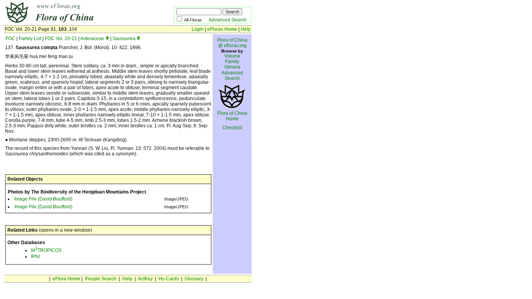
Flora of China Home (232, 116)
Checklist (232, 127)
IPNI (35, 256)
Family (232, 61)
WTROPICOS (46, 250)
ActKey (145, 278)
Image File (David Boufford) (43, 199)
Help (246, 29)
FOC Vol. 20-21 (61, 38)
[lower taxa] (107, 38)
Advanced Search (228, 20)
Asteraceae (92, 38)
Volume (232, 56)
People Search (100, 278)
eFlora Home (66, 278)
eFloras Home (222, 29)
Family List (30, 38)
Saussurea (124, 38)
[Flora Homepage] (77, 22)
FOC (10, 38)
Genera (232, 67)
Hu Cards (169, 278)
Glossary (194, 278)
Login (198, 29)
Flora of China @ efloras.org (232, 42)
